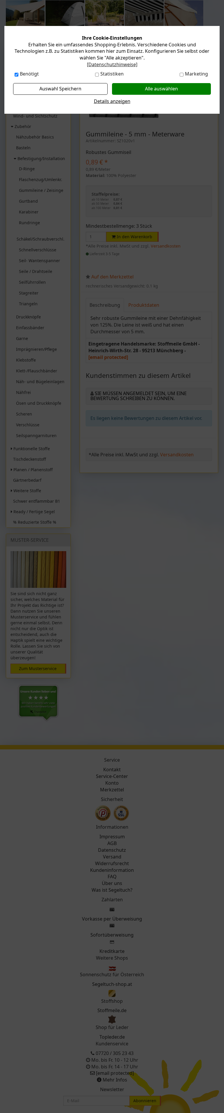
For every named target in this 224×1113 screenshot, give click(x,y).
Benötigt (29, 74)
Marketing (196, 74)
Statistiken (112, 74)
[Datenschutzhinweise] (112, 64)
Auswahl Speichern (60, 88)
